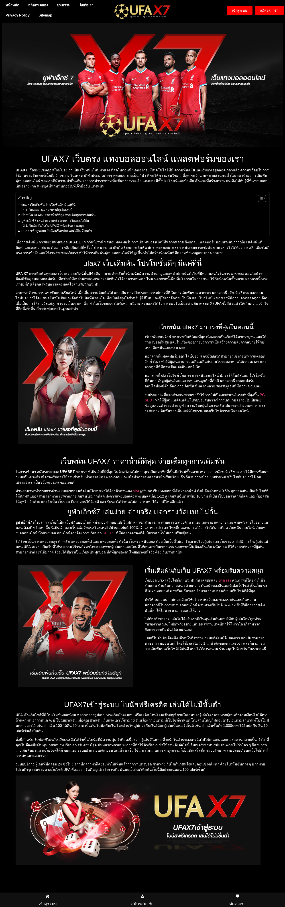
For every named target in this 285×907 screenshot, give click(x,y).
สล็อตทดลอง (38, 5)
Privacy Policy (18, 15)
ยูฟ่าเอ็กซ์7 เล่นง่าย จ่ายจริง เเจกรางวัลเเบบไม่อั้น (55, 220)
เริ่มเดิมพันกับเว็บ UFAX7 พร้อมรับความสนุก (56, 225)
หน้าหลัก (12, 5)
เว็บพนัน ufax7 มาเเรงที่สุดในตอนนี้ (50, 210)
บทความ (64, 5)
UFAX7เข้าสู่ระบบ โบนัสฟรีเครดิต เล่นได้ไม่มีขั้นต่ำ (56, 231)
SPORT (109, 533)
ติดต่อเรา (86, 5)
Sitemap (45, 15)
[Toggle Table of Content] (260, 198)
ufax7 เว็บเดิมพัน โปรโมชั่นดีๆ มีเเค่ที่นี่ (48, 205)
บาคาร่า (224, 580)
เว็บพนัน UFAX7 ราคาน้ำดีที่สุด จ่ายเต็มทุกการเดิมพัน (58, 215)
